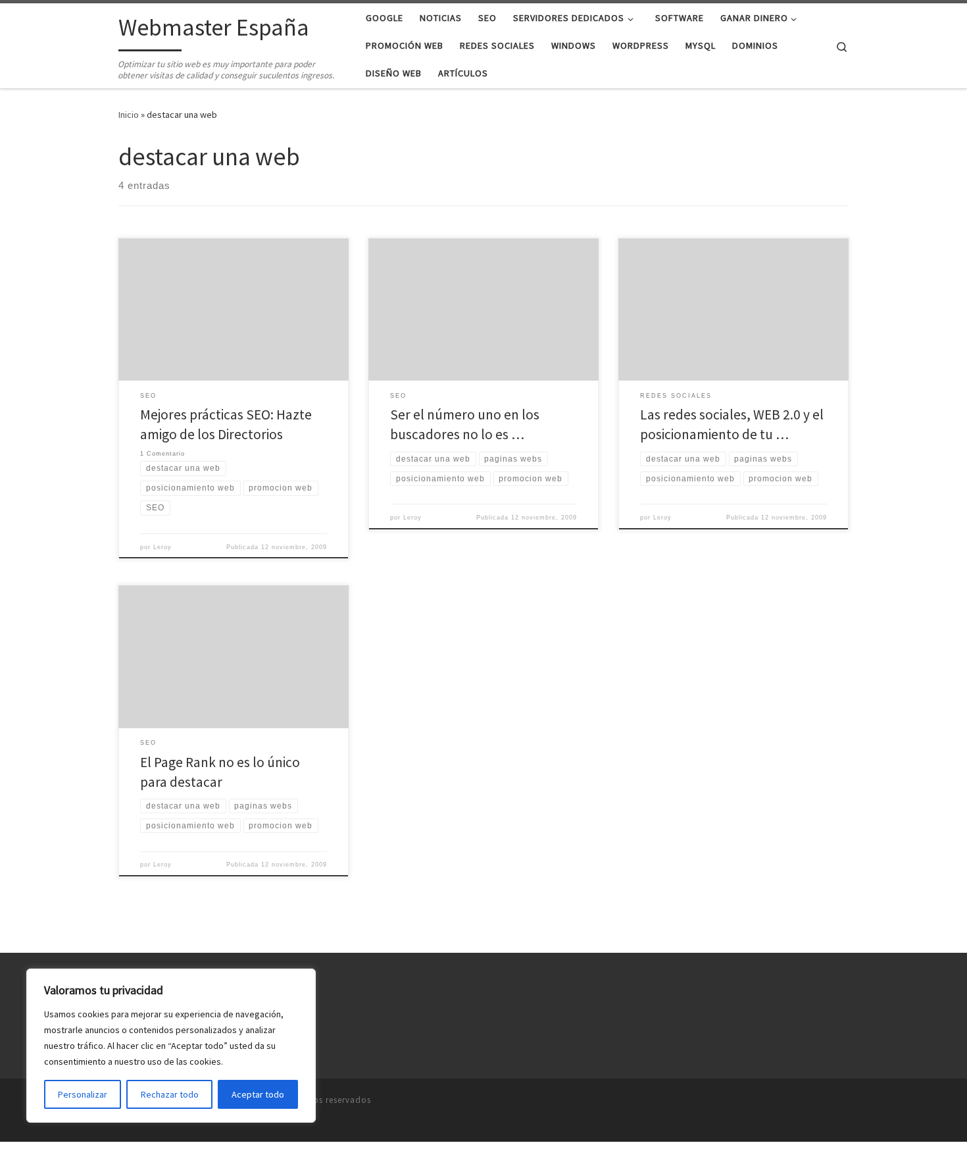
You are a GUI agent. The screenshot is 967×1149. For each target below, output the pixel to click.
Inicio (128, 114)
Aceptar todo (258, 1094)
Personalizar (82, 1094)
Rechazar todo (170, 1094)
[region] (171, 1046)
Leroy (162, 547)
